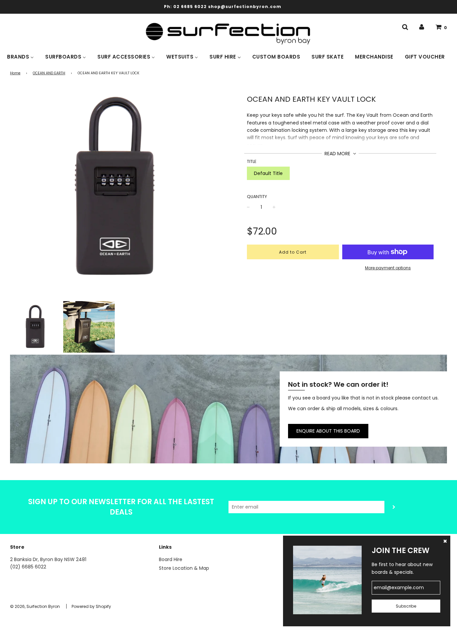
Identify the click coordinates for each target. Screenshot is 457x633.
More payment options (388, 268)
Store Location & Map (184, 568)
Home (15, 73)
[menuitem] (20, 56)
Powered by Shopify (91, 606)
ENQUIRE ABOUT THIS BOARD (328, 431)
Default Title (268, 173)
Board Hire (170, 559)
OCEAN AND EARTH (49, 73)
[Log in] (421, 27)
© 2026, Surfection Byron (35, 606)
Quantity (257, 196)
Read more (338, 153)
